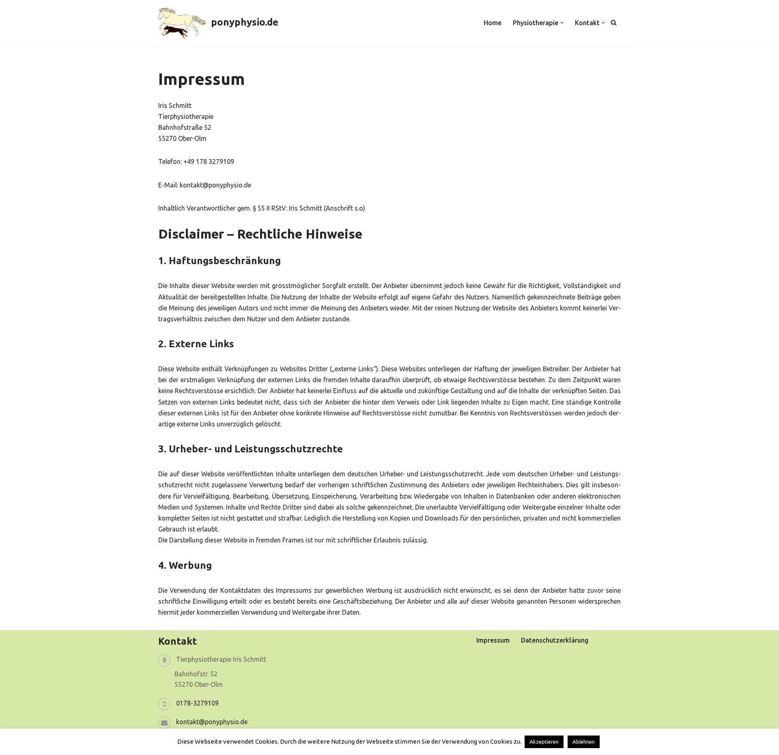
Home (492, 22)
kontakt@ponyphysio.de (211, 721)
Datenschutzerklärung (554, 640)
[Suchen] (614, 22)
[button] (562, 22)
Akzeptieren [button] (544, 741)
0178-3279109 (197, 703)
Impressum (493, 640)
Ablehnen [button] (583, 741)
